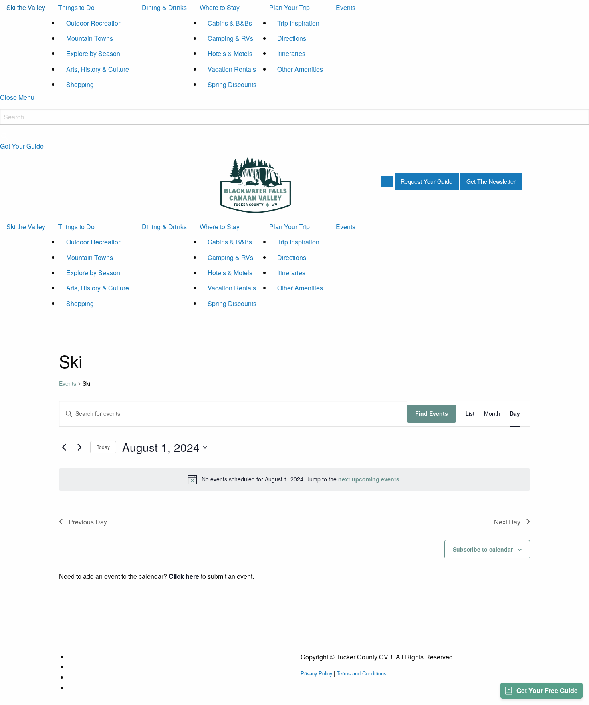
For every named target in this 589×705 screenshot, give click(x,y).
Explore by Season (93, 53)
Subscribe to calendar (483, 549)
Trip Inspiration (298, 23)
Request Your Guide (426, 181)
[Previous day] (64, 447)
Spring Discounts (232, 84)
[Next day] (79, 447)
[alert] (294, 479)
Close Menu (17, 97)
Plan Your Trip (289, 7)
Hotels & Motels (230, 53)
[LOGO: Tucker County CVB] (255, 184)
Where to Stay (220, 7)
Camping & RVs (230, 38)
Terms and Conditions (361, 673)
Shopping (80, 84)
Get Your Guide (22, 146)
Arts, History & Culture (97, 69)
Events (345, 7)
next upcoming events (368, 479)
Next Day (507, 521)
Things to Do (76, 7)
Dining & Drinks (164, 7)
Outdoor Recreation (94, 23)
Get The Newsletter (491, 181)
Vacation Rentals (232, 69)
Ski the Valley (25, 7)
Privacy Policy (316, 673)
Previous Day (88, 521)
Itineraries (291, 53)
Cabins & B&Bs (230, 23)
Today (103, 446)
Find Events (431, 413)
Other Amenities (300, 69)
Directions (291, 38)
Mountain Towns (89, 38)
